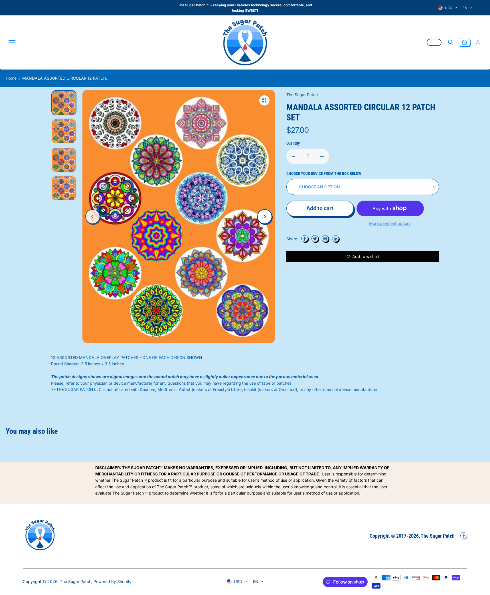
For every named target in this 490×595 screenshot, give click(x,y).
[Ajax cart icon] (464, 42)
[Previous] (92, 216)
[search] (450, 42)
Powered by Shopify (112, 581)
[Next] (264, 216)
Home (11, 78)
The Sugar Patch (75, 581)
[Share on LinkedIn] (335, 238)
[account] (478, 42)
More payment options (390, 223)
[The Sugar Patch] (245, 42)
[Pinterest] (325, 238)
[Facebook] (304, 238)
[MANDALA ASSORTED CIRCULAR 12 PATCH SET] (264, 100)
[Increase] (322, 156)
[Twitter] (314, 238)
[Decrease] (293, 156)
